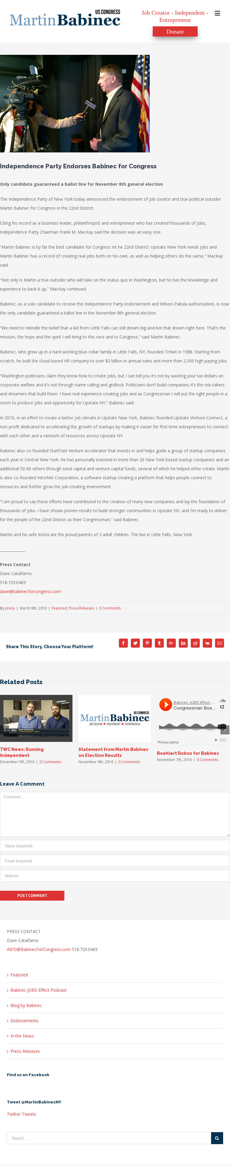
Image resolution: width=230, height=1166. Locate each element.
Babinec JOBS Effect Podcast (38, 990)
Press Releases (81, 608)
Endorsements (24, 1020)
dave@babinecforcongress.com (30, 591)
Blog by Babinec (26, 1005)
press (10, 608)
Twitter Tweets (21, 1114)
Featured (59, 608)
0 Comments (110, 608)
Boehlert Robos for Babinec (188, 753)
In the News (22, 1036)
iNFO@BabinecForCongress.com (39, 949)
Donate (175, 31)
